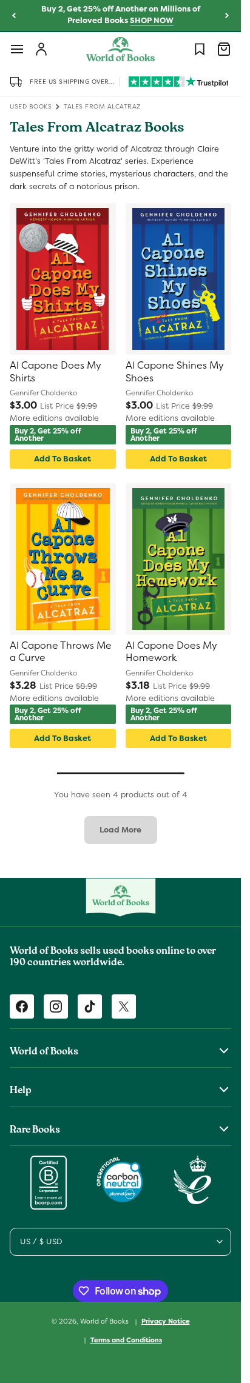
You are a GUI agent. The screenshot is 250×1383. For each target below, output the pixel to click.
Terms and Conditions (126, 1340)
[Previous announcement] (14, 16)
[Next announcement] (227, 16)
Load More (120, 829)
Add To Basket (62, 458)
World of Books (105, 1321)
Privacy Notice (165, 1321)
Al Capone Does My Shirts (55, 372)
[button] (17, 49)
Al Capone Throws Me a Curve (61, 652)
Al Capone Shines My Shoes (175, 372)
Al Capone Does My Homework (171, 652)
